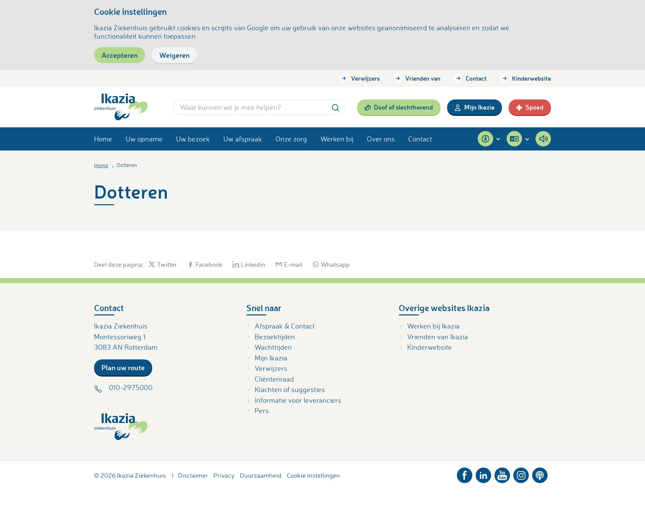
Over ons (381, 138)
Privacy (223, 475)
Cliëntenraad (274, 379)
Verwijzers (365, 78)
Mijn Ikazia (479, 107)
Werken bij (336, 138)
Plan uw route (123, 367)
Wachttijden (273, 347)
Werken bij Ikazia (433, 325)
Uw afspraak (242, 138)
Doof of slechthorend (403, 107)
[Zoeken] (335, 107)
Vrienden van (422, 78)
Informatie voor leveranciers (298, 400)
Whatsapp (335, 264)
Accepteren (119, 54)
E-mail (293, 264)
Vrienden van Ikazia (437, 336)
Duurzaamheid (261, 475)
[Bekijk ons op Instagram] (521, 474)
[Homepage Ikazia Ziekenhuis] (121, 107)
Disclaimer (193, 475)
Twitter (167, 264)
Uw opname (144, 138)
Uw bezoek (193, 138)
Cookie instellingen (313, 475)
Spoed (534, 107)
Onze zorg (291, 138)
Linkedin (253, 264)
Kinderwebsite (531, 78)
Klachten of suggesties (290, 389)
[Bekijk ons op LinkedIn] (483, 474)
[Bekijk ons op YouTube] (502, 474)
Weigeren (174, 54)
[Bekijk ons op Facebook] (464, 474)
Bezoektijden (275, 336)
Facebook (209, 264)
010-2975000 (131, 387)
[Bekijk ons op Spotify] (540, 474)
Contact (476, 78)
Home (103, 138)
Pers (262, 410)
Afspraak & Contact (285, 325)
